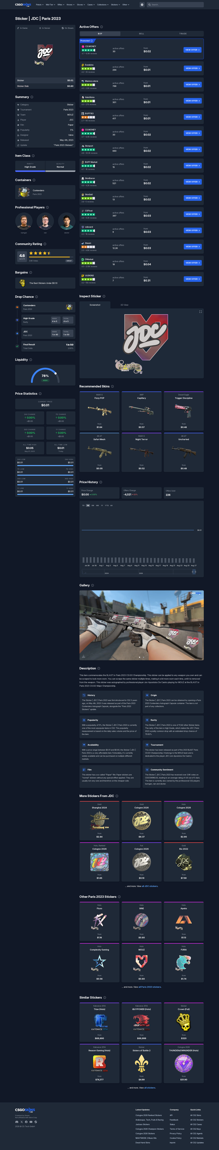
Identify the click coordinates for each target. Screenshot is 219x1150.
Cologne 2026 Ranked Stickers (149, 1115)
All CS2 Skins (195, 1115)
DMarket (89, 259)
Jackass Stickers (143, 1124)
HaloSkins (89, 97)
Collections (101, 5)
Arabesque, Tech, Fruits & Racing (149, 1120)
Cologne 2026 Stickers (145, 1133)
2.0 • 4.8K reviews (89, 250)
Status (172, 1124)
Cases (90, 5)
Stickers (114, 5)
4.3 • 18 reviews (88, 234)
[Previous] (83, 625)
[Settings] (142, 4)
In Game (24, 28)
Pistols (38, 5)
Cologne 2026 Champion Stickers (150, 1129)
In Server (46, 28)
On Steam (69, 28)
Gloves (80, 5)
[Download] (83, 656)
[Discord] (17, 1122)
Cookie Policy (175, 1138)
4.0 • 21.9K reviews (89, 266)
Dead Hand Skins (143, 1143)
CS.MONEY (90, 46)
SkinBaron (90, 178)
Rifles (60, 5)
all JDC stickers (150, 886)
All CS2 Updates (197, 1143)
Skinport (89, 146)
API (171, 1115)
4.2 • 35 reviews (88, 72)
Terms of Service (177, 1129)
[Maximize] (200, 311)
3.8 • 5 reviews (87, 202)
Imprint (172, 1143)
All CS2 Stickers (196, 1120)
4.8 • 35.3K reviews (89, 153)
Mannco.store (91, 81)
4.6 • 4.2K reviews (89, 185)
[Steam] (36, 1122)
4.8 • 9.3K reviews (89, 218)
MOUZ (70, 114)
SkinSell (89, 194)
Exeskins (89, 65)
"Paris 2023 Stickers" (63, 145)
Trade (183, 34)
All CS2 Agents (196, 1133)
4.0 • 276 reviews (88, 104)
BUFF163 (89, 113)
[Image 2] (143, 657)
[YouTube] (32, 1122)
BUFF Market (91, 162)
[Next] (200, 625)
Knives (69, 5)
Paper (70, 125)
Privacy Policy (176, 1133)
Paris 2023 (68, 109)
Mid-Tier (49, 5)
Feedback (174, 1120)
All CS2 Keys (195, 1129)
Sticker (70, 104)
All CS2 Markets (196, 1138)
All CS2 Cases (196, 1124)
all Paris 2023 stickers (150, 987)
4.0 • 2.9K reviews (89, 88)
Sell (141, 34)
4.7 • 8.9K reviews (89, 53)
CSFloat (89, 210)
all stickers (149, 1087)
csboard (89, 227)
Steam (88, 243)
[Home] (25, 5)
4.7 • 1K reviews (88, 169)
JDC (71, 120)
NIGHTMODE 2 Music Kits (146, 1138)
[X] (22, 1122)
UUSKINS (89, 275)
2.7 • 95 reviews (88, 121)
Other (124, 5)
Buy (100, 34)
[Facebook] (27, 1122)
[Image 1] (139, 657)
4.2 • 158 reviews (88, 283)
